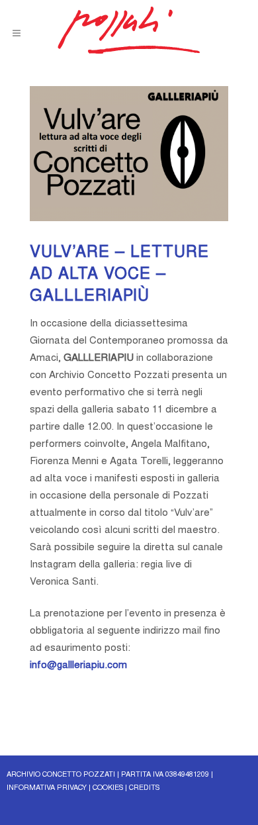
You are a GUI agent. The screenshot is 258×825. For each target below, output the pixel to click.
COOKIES (108, 788)
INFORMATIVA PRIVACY (47, 788)
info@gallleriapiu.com (78, 666)
